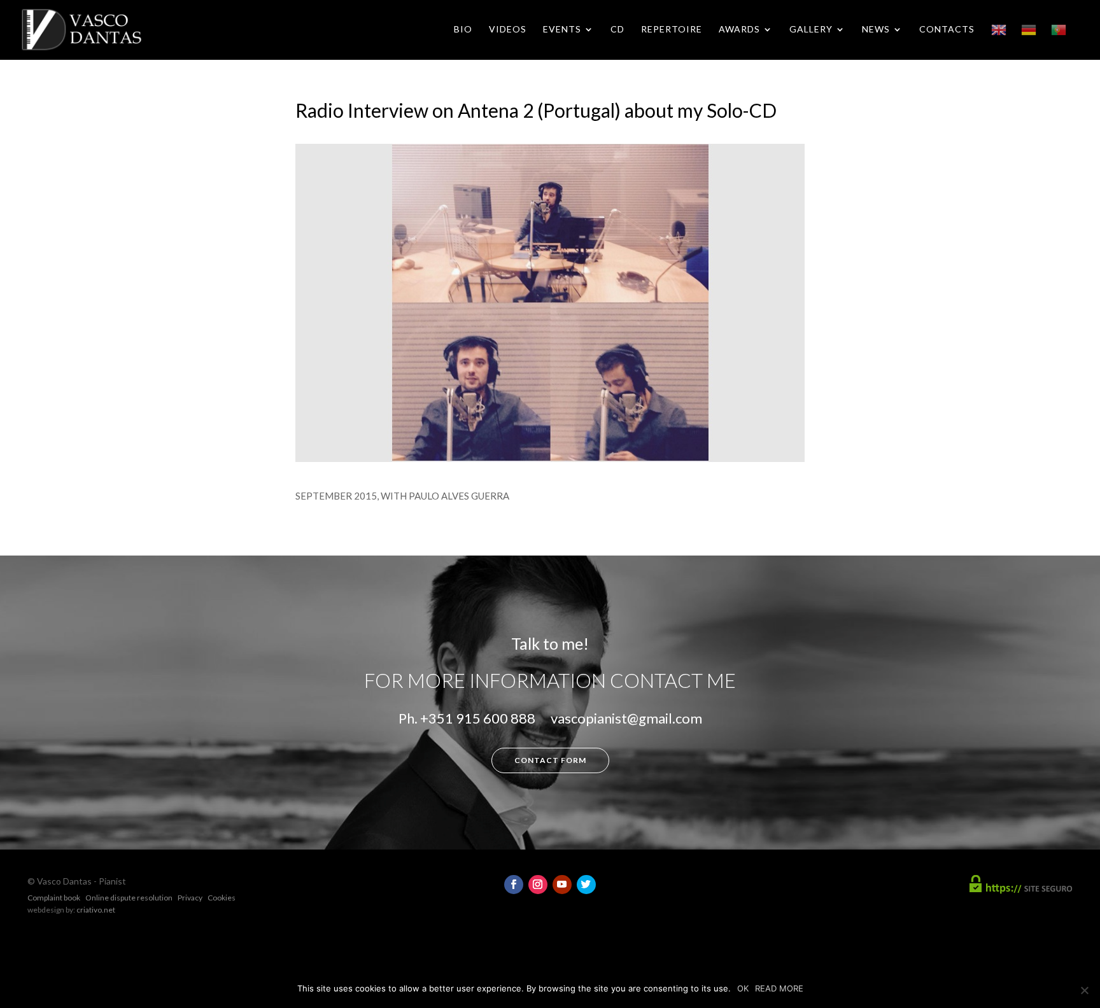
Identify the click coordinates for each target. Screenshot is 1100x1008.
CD (617, 29)
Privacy (190, 897)
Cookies (222, 897)
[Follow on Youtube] (562, 884)
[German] (1028, 41)
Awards (739, 29)
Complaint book (53, 897)
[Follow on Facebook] (513, 884)
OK (743, 988)
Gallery (811, 29)
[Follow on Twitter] (586, 884)
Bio (463, 29)
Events (562, 29)
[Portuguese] (1058, 41)
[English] (998, 41)
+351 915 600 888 (477, 718)
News (876, 29)
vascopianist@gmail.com (626, 718)
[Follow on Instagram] (537, 884)
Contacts (947, 29)
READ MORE (779, 988)
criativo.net (95, 909)
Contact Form (550, 760)
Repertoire (671, 29)
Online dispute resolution (129, 897)
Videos (507, 29)
